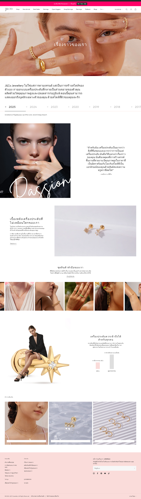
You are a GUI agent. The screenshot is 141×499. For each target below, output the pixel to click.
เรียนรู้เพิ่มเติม (70, 276)
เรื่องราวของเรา (29, 462)
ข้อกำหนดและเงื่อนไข (53, 496)
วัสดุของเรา (13, 243)
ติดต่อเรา (7, 470)
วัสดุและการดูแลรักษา (11, 473)
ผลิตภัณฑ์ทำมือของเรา (31, 465)
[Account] (131, 9)
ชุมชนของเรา (28, 471)
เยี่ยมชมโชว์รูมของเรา (31, 468)
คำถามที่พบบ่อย (9, 462)
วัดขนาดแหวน (9, 476)
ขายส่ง (26, 483)
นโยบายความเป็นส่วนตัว (37, 496)
